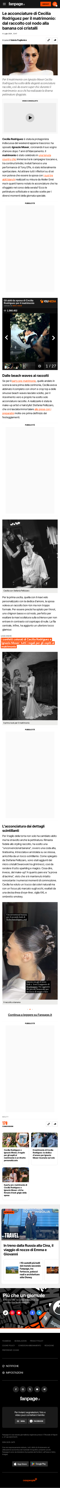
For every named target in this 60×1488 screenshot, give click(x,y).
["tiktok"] (5, 1312)
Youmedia (6, 1341)
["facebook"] (32, 1312)
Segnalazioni (20, 1341)
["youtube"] (19, 1312)
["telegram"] (39, 1312)
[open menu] (3, 4)
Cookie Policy (8, 1345)
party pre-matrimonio (24, 380)
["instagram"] (12, 1312)
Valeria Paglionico (18, 40)
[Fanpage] (30, 1399)
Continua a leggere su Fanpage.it (30, 1015)
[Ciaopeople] (30, 1480)
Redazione (49, 1345)
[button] (55, 40)
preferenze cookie (10, 1350)
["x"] (25, 1312)
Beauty (5, 1117)
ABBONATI (45, 4)
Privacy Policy (36, 1341)
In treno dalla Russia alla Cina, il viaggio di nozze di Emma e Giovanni (28, 1249)
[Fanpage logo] (17, 4)
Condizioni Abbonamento (29, 1345)
